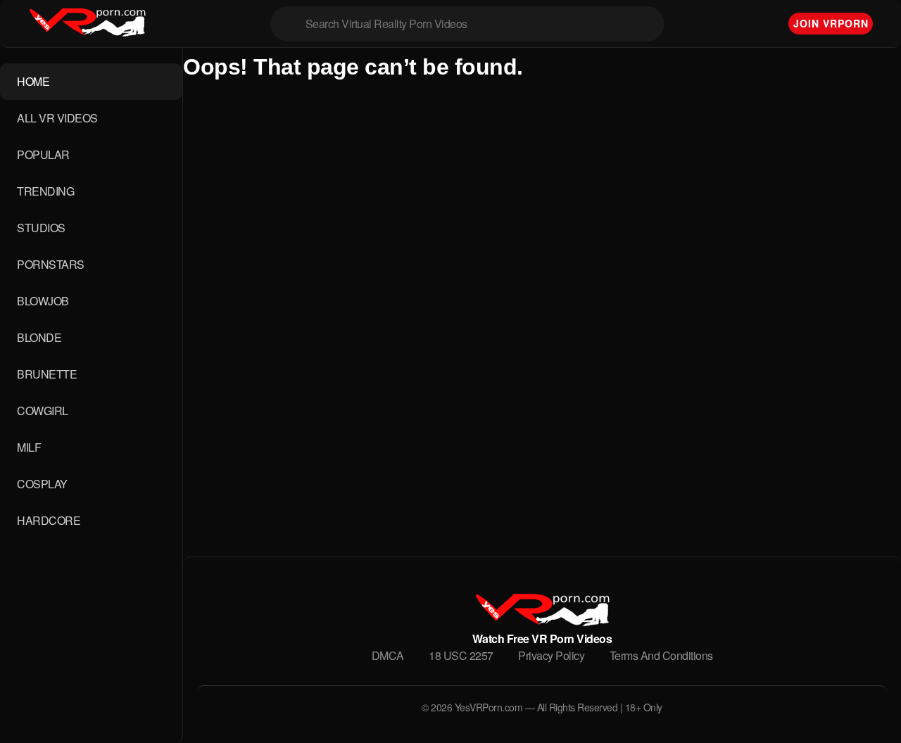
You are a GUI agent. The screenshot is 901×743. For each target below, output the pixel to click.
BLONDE (39, 337)
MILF (29, 447)
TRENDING (45, 191)
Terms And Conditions (661, 655)
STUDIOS (41, 228)
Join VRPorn (831, 23)
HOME (33, 81)
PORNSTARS (50, 264)
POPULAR (43, 154)
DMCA (388, 655)
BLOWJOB (43, 301)
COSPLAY (42, 484)
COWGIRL (42, 410)
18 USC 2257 (461, 655)
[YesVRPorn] (541, 622)
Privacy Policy (551, 655)
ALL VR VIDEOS (57, 118)
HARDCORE (48, 520)
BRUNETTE (47, 374)
